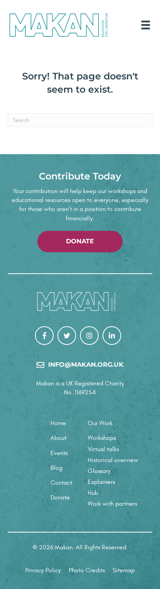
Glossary (99, 471)
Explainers (101, 481)
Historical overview (113, 460)
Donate (60, 497)
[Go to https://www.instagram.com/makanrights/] (89, 335)
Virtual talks (103, 449)
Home (58, 423)
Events (59, 453)
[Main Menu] (145, 25)
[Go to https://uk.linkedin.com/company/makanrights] (112, 335)
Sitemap (124, 570)
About (58, 437)
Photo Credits (87, 570)
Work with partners (112, 503)
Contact (61, 482)
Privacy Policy (43, 570)
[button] (80, 241)
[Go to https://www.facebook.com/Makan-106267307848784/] (44, 335)
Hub (93, 492)
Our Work (100, 423)
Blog (56, 467)
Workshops (102, 437)
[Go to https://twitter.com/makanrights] (66, 335)
